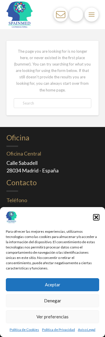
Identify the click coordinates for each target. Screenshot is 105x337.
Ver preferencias (52, 316)
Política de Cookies (24, 329)
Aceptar (52, 284)
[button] (96, 217)
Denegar (52, 300)
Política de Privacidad (58, 329)
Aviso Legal (86, 329)
